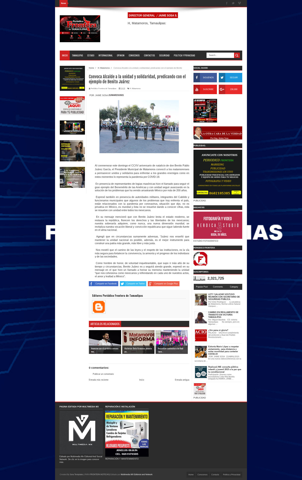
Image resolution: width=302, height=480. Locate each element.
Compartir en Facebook (106, 283)
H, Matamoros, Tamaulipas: (147, 23)
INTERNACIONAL (105, 55)
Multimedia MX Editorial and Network (136, 474)
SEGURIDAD (164, 55)
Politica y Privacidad (231, 475)
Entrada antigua (182, 380)
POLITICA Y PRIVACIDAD (184, 55)
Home (191, 475)
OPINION (120, 55)
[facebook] (227, 3)
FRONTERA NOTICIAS (99, 474)
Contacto (215, 475)
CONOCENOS (134, 55)
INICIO (65, 55)
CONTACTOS (149, 55)
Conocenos (202, 475)
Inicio (141, 380)
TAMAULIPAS (77, 55)
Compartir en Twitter (135, 283)
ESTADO (90, 55)
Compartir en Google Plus (166, 283)
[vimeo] (239, 3)
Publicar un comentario (103, 374)
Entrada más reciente (98, 380)
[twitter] (233, 3)
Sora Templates (76, 474)
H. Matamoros (135, 88)
